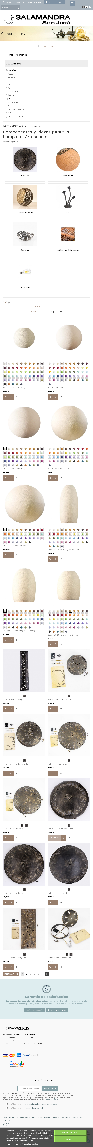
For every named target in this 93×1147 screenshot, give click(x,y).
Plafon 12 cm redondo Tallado (61, 699)
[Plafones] (25, 159)
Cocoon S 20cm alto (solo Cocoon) (64, 635)
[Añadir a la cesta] (5, 397)
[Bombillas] (25, 272)
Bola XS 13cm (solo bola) (14, 387)
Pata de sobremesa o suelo (16, 109)
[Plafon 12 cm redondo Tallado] (69, 670)
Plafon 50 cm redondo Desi (15, 893)
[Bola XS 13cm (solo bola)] (24, 338)
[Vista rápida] (16, 397)
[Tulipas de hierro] (25, 197)
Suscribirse (50, 1088)
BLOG (79, 1118)
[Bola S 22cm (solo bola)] (69, 338)
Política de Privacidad (34, 1108)
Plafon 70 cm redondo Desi (60, 893)
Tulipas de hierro (13, 81)
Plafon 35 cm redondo (13, 829)
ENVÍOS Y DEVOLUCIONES (39, 1118)
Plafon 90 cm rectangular (14, 699)
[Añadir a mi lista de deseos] (11, 397)
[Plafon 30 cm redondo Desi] (69, 735)
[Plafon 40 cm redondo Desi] (69, 800)
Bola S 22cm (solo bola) (58, 387)
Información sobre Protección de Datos (41, 1104)
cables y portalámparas (15, 91)
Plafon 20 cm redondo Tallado (16, 764)
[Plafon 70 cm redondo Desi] (69, 864)
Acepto (70, 1139)
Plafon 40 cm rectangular (14, 958)
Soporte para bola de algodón (17, 116)
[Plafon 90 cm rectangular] (24, 670)
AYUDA (54, 1118)
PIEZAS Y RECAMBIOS (67, 1118)
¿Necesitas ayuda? (55, 2)
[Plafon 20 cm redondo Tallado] (24, 735)
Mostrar (34, 312)
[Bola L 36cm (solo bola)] (69, 423)
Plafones (10, 74)
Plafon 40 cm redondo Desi (60, 829)
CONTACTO (7, 1120)
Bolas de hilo (12, 77)
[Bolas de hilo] (68, 159)
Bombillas (11, 95)
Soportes (10, 88)
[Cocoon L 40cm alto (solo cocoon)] (69, 504)
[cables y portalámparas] (68, 234)
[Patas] (68, 197)
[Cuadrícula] (5, 303)
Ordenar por (39, 306)
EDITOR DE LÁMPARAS (18, 1118)
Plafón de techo (13, 113)
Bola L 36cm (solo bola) (58, 468)
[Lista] (9, 303)
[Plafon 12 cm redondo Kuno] (69, 929)
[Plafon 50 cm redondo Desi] (24, 864)
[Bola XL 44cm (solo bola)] (24, 504)
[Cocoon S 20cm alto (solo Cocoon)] (69, 585)
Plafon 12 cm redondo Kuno (60, 958)
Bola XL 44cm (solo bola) (14, 545)
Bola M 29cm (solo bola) (14, 468)
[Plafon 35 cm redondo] (24, 800)
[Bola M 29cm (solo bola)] (24, 423)
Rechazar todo (70, 1132)
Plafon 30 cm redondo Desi (60, 764)
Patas (9, 84)
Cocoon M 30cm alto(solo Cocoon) (19, 631)
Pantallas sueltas (13, 106)
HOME (5, 1118)
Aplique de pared (13, 102)
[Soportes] (25, 234)
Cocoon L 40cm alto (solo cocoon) (63, 550)
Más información (35, 1010)
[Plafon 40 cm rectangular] (24, 929)
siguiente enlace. (52, 1099)
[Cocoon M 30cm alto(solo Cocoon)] (24, 585)
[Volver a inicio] (38, 46)
